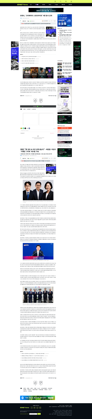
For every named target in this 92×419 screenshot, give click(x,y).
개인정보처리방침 (54, 406)
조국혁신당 (30, 391)
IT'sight (56, 4)
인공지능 (43, 4)
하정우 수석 (29, 389)
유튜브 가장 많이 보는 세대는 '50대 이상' (28, 58)
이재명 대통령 (41, 389)
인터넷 (21, 18)
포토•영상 (70, 4)
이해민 (35, 388)
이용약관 (58, 406)
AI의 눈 (50, 4)
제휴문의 (71, 405)
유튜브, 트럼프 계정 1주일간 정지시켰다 (28, 60)
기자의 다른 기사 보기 (51, 95)
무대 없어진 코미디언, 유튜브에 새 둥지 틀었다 (29, 56)
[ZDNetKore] (23, 2)
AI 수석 (39, 388)
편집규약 (50, 406)
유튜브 (25, 109)
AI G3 (50, 389)
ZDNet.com (25, 411)
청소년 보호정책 (62, 406)
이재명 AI (46, 389)
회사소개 (60, 405)
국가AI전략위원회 (44, 388)
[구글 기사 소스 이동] (45, 21)
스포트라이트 (34, 109)
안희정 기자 (24, 21)
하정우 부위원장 (35, 389)
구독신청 (39, 413)
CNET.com (21, 411)
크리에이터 (28, 109)
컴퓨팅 (21, 155)
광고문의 (63, 405)
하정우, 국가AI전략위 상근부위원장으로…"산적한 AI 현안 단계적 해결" (33, 353)
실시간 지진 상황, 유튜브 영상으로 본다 (28, 63)
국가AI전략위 (50, 388)
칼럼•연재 (63, 4)
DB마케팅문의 (67, 405)
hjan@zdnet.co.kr (29, 95)
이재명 (25, 388)
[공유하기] (49, 21)
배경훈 (28, 388)
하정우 (32, 388)
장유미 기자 (24, 158)
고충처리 (66, 406)
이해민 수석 (25, 391)
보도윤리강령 (70, 406)
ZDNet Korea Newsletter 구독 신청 (24, 413)
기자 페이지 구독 (32, 158)
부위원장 (25, 389)
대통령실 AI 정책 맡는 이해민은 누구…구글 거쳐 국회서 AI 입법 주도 (33, 355)
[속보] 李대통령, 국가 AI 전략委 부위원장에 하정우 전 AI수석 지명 (32, 360)
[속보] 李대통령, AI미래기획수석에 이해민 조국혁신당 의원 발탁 (32, 357)
